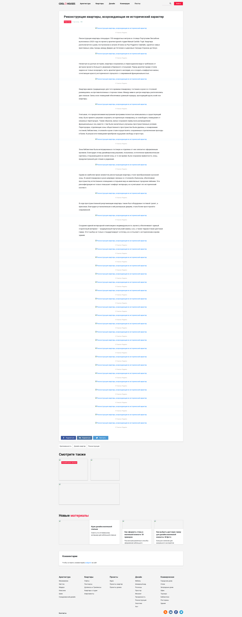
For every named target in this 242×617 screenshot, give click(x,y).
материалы (80, 516)
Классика (62, 590)
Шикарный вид (140, 584)
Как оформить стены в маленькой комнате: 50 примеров (134, 534)
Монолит (138, 594)
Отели (163, 584)
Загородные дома (167, 587)
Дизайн (112, 4)
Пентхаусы (88, 584)
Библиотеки (165, 597)
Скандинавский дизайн (67, 597)
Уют (136, 606)
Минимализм (63, 581)
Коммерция (125, 4)
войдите (88, 563)
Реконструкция (140, 600)
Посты (137, 4)
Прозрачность (140, 597)
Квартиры (100, 4)
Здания (163, 603)
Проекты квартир (116, 584)
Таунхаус (164, 594)
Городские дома (166, 581)
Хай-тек (61, 584)
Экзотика (138, 603)
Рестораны (165, 600)
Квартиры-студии (90, 590)
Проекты (114, 577)
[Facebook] (68, 438)
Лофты (86, 581)
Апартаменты (89, 594)
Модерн (61, 587)
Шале (61, 594)
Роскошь (138, 587)
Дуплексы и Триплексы (92, 587)
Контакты (62, 613)
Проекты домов (115, 587)
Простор (138, 590)
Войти (178, 3)
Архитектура (85, 4)
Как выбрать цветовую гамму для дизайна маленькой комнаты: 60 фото (168, 534)
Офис (162, 590)
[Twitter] (100, 438)
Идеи (112, 581)
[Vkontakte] (84, 438)
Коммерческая (167, 577)
